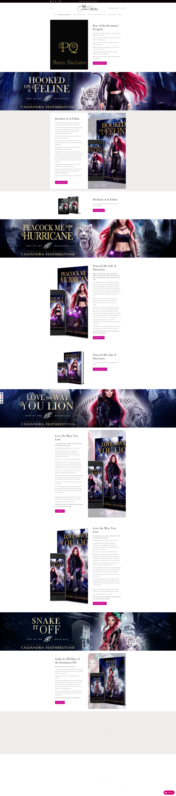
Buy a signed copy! (100, 603)
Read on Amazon (61, 182)
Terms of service (93, 794)
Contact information (108, 794)
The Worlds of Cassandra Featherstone (60, 794)
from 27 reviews (87, 721)
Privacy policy (86, 794)
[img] (88, 719)
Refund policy (79, 794)
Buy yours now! (99, 210)
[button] (51, 8)
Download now (99, 337)
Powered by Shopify (72, 794)
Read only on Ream (100, 63)
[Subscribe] (98, 768)
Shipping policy (100, 794)
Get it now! (60, 511)
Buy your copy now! (100, 369)
